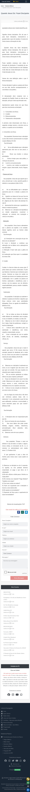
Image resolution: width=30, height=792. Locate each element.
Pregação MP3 (7, 750)
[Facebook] (5, 760)
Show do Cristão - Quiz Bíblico (11, 724)
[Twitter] (13, 760)
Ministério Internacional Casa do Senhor (10, 784)
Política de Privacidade (16, 766)
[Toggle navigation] (26, 1)
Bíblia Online (7, 741)
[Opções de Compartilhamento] (28, 782)
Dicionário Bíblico (8, 744)
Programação (6, 727)
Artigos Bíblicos (7, 739)
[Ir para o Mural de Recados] (28, 779)
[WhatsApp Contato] (20, 760)
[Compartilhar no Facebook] (18, 512)
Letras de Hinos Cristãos (9, 718)
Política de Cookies (20, 785)
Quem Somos (6, 713)
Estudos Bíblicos (9, 5)
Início (2, 5)
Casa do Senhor (6, 1)
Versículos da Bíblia (8, 748)
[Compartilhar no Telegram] (26, 512)
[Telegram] (24, 760)
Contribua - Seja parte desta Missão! (12, 720)
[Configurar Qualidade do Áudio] (28, 786)
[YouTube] (17, 760)
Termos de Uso (16, 764)
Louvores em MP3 (8, 753)
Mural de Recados (8, 722)
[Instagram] (9, 760)
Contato (5, 729)
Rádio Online (6, 715)
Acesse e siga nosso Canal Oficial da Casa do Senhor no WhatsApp (16, 778)
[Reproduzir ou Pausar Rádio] (28, 790)
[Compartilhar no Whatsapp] (22, 512)
